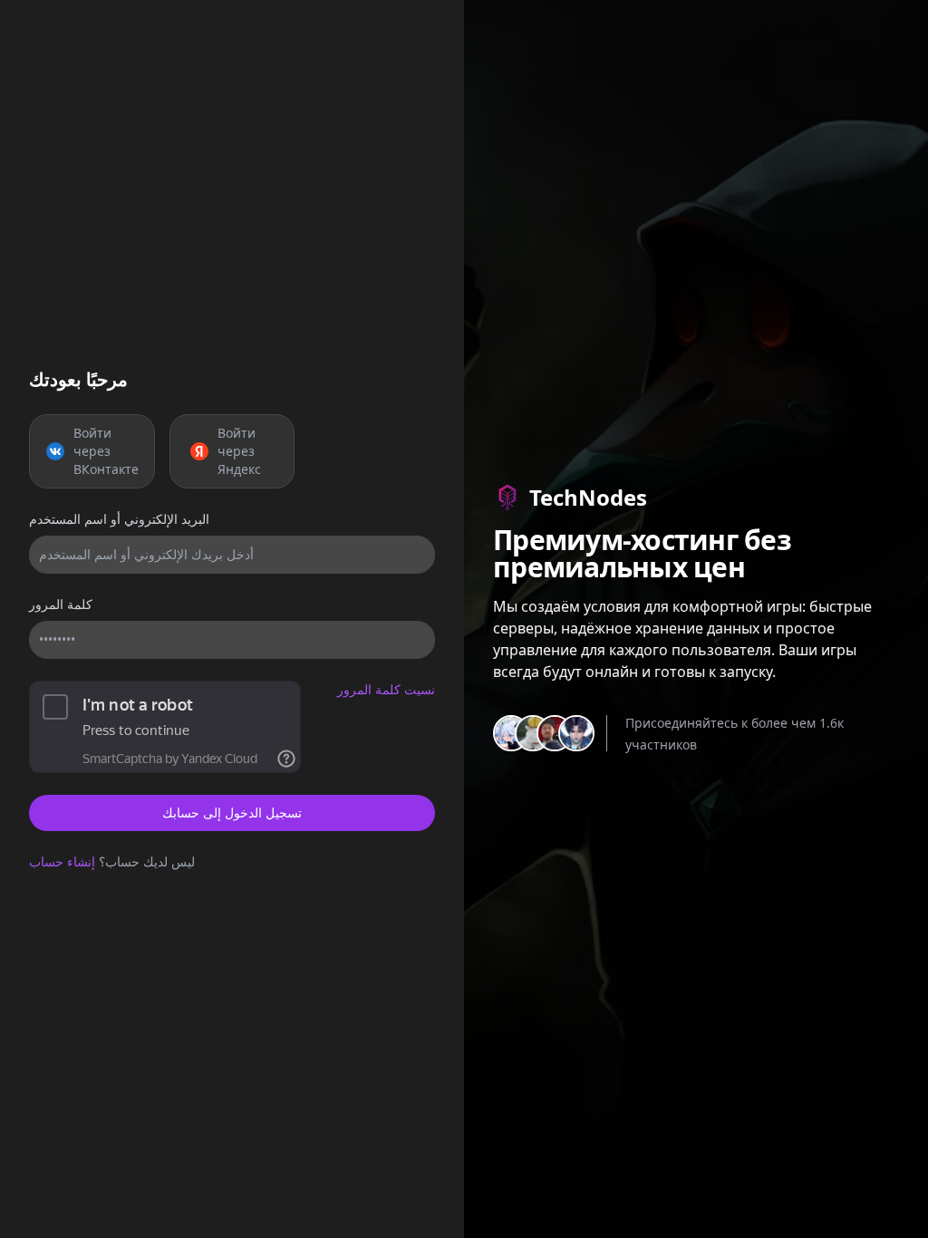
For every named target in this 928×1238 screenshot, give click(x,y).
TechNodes (588, 497)
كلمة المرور (60, 604)
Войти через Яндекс (239, 451)
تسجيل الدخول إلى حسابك (232, 812)
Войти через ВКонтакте (106, 451)
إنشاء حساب (62, 861)
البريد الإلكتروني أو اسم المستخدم (119, 518)
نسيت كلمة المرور (386, 689)
